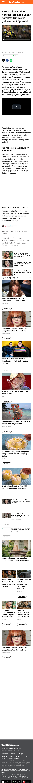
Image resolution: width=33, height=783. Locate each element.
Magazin (18, 756)
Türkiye (11, 135)
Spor (11, 756)
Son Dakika (4, 753)
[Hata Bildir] (27, 778)
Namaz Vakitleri (14, 758)
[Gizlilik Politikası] (16, 775)
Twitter (19, 133)
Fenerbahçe (6, 128)
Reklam (10, 750)
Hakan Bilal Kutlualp (9, 161)
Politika (3, 758)
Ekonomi (4, 756)
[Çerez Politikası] (12, 776)
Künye (19, 750)
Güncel (13, 753)
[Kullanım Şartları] (6, 775)
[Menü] (3, 2)
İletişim (14, 750)
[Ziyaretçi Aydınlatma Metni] (15, 778)
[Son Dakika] (16, 2)
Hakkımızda (4, 750)
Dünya (21, 753)
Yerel (25, 756)
